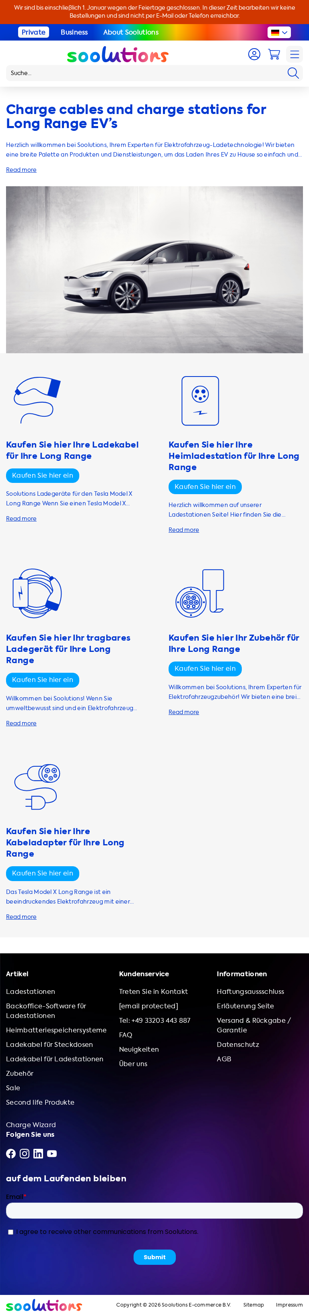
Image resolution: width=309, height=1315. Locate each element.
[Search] (293, 73)
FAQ (126, 1035)
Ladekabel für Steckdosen (49, 1044)
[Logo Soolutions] (118, 54)
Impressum (289, 1305)
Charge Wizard (31, 1125)
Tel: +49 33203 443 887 (155, 1020)
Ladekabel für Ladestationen (55, 1059)
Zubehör (19, 1073)
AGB (224, 1059)
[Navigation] (294, 54)
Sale (13, 1088)
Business (74, 32)
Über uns (133, 1064)
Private (33, 32)
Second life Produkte (40, 1102)
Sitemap (253, 1305)
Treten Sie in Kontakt (153, 991)
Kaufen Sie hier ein (42, 475)
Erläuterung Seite (245, 1006)
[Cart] (274, 54)
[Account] (254, 54)
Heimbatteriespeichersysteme (56, 1030)
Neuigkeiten (139, 1049)
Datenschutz (238, 1044)
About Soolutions (131, 32)
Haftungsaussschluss (250, 991)
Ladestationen (30, 991)
